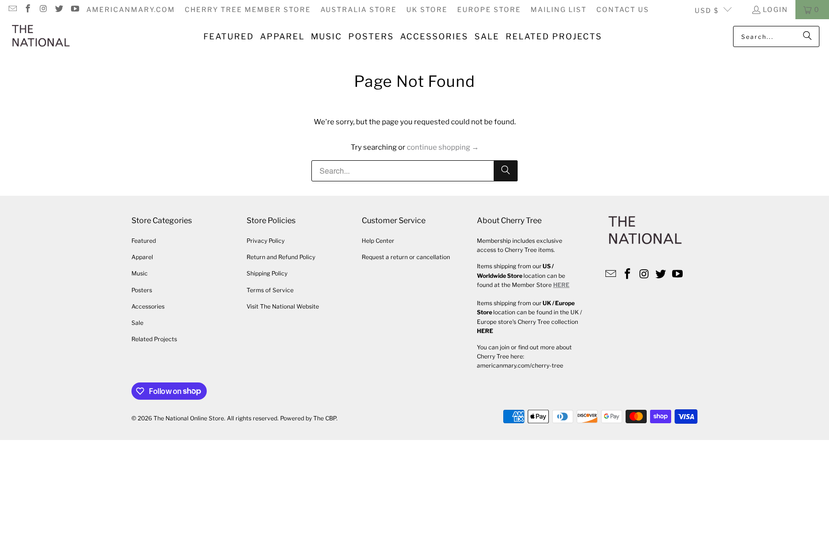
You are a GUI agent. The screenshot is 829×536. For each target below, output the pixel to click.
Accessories (148, 306)
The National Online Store (189, 418)
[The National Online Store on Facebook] (28, 9)
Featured (143, 240)
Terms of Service (270, 290)
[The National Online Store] (41, 36)
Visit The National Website (283, 306)
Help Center (378, 240)
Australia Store (358, 9)
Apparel (142, 257)
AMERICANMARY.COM (130, 9)
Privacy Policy (265, 240)
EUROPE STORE (489, 9)
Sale (137, 322)
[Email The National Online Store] (12, 9)
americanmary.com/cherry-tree (520, 365)
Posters (141, 290)
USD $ (707, 10)
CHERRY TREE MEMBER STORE (248, 9)
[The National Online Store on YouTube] (74, 9)
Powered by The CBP (308, 418)
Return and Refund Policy (281, 257)
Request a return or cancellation (406, 257)
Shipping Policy (267, 273)
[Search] (807, 36)
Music (139, 273)
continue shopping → (443, 147)
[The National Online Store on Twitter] (59, 9)
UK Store (427, 9)
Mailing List (559, 9)
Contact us (622, 9)
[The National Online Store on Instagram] (43, 9)
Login (775, 9)
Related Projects (154, 339)
